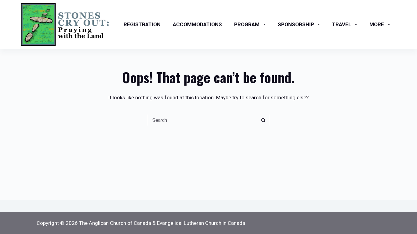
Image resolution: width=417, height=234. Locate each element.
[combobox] (203, 120)
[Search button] (263, 120)
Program (246, 24)
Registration (142, 24)
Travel (341, 24)
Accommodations (197, 24)
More (376, 24)
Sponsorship (296, 24)
